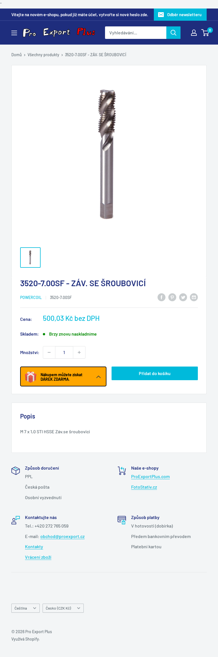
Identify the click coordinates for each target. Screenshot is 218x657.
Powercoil (31, 297)
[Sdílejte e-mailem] (194, 296)
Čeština (20, 608)
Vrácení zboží (38, 557)
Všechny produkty (43, 54)
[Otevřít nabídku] (14, 33)
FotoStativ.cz (144, 486)
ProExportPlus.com (150, 476)
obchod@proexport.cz (62, 536)
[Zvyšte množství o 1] (79, 352)
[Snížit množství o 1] (49, 352)
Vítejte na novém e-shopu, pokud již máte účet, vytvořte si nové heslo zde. (79, 14)
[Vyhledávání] (173, 32)
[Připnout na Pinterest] (172, 296)
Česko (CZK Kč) (58, 608)
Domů (16, 54)
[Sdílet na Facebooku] (161, 296)
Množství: (29, 352)
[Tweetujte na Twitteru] (183, 296)
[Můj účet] (194, 33)
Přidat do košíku (155, 373)
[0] (205, 32)
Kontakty (34, 546)
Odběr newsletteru (184, 14)
